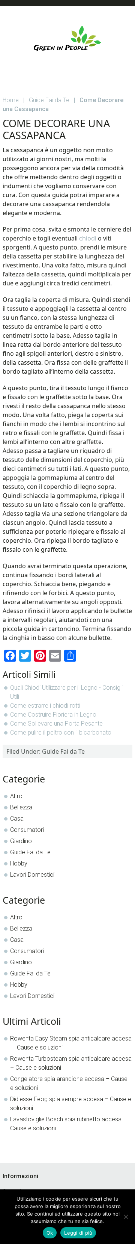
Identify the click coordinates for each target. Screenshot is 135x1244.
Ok (49, 1233)
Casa (17, 818)
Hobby (18, 863)
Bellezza (21, 807)
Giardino (21, 841)
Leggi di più (78, 1233)
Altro (16, 796)
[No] (125, 1216)
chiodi (87, 238)
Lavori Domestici (32, 874)
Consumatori (27, 829)
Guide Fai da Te (63, 751)
